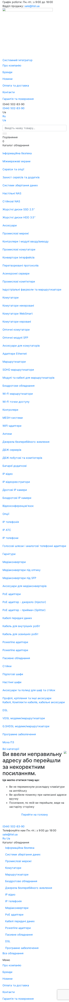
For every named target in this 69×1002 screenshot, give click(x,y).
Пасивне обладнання (19, 934)
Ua (4, 120)
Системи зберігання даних (23, 854)
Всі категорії (11, 749)
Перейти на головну (34, 814)
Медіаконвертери (16, 908)
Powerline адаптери (18, 928)
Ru (4, 116)
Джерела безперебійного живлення (28, 887)
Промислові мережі (18, 861)
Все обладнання (13, 953)
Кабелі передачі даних (20, 921)
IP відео (10, 894)
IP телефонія (13, 901)
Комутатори (13, 867)
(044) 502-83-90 (13, 108)
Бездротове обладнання (21, 881)
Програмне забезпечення (22, 948)
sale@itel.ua (32, 6)
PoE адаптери (14, 914)
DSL (7, 941)
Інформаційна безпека (19, 847)
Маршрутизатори (16, 874)
